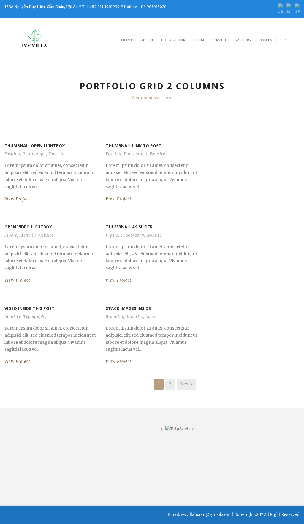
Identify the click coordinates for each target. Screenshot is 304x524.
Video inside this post (29, 308)
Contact (268, 40)
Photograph (34, 153)
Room (198, 40)
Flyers (10, 235)
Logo (150, 316)
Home (127, 40)
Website (157, 153)
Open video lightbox (28, 227)
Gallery (242, 40)
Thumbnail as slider (129, 227)
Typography (132, 235)
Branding (115, 316)
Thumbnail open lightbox (34, 145)
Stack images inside (128, 308)
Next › (186, 384)
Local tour (173, 40)
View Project (17, 199)
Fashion (12, 153)
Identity (27, 235)
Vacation (57, 153)
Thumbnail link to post (134, 145)
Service (219, 40)
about (147, 40)
